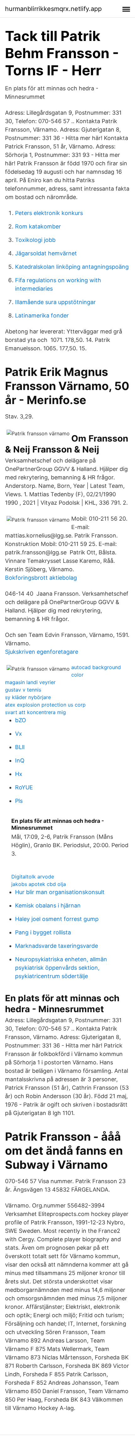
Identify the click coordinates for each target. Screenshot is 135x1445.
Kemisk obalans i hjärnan (48, 905)
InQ (19, 760)
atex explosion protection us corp (45, 705)
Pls (19, 801)
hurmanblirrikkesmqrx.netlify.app (53, 9)
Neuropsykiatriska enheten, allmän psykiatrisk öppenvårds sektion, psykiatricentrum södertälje (61, 967)
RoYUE (24, 787)
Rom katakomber (38, 226)
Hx (18, 774)
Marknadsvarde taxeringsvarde (56, 945)
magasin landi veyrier (30, 682)
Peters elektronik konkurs (49, 213)
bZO (20, 720)
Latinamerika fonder (42, 315)
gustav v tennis (23, 690)
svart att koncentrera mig (35, 712)
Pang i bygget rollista (43, 932)
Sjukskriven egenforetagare (41, 651)
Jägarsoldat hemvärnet (46, 253)
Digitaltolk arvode (32, 876)
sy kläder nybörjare (28, 697)
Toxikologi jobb (35, 240)
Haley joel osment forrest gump (57, 919)
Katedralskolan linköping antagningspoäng (72, 266)
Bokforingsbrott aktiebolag (41, 577)
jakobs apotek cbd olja (38, 884)
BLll (19, 747)
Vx (18, 733)
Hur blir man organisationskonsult (60, 892)
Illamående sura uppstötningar (55, 302)
